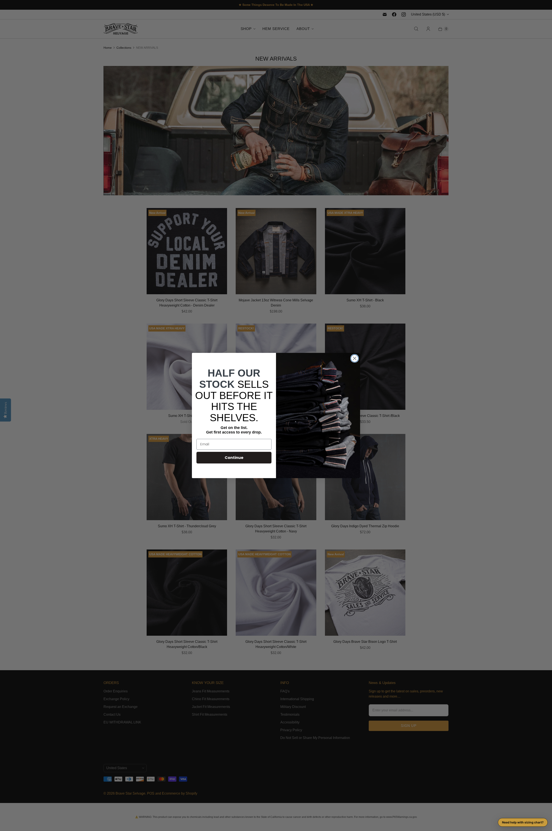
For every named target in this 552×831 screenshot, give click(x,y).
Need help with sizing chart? (523, 822)
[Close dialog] (354, 358)
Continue (234, 457)
